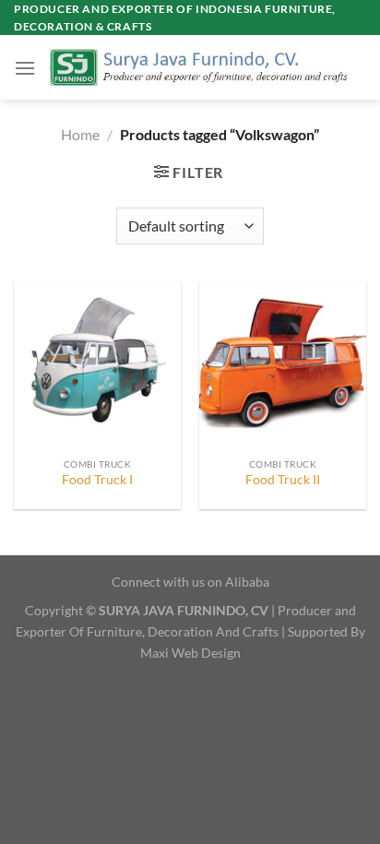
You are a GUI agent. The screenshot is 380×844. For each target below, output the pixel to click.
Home (80, 134)
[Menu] (25, 67)
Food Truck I (97, 479)
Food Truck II (282, 479)
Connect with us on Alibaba (190, 581)
